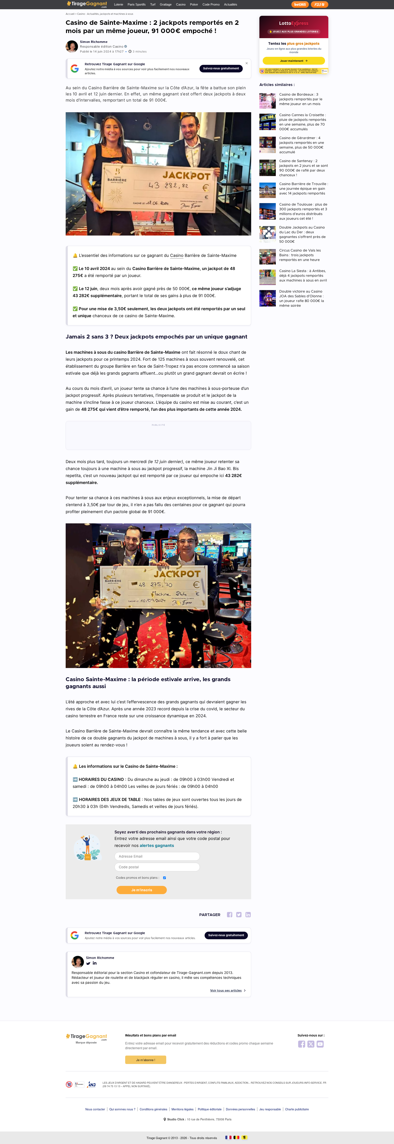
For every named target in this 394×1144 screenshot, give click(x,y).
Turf (152, 4)
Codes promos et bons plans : (137, 878)
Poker (194, 4)
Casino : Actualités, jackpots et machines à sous (105, 14)
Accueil (70, 14)
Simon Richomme (94, 41)
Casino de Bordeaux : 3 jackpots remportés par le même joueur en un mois (300, 99)
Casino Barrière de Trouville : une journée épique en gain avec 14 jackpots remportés (303, 188)
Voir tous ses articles (226, 990)
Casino (181, 4)
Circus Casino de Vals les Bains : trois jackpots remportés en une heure (300, 255)
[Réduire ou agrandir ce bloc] (246, 63)
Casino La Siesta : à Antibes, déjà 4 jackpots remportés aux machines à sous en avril (303, 275)
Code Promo (211, 4)
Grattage (166, 4)
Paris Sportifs (137, 4)
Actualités (230, 4)
